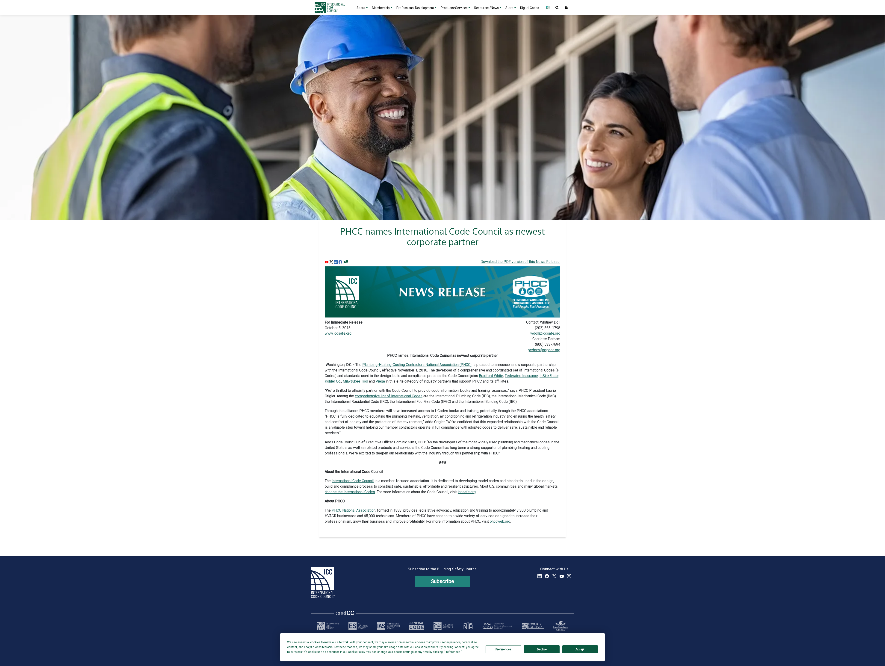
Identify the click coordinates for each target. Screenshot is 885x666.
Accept (579, 649)
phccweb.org (500, 521)
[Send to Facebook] (340, 261)
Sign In (566, 7)
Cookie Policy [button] (356, 652)
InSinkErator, (549, 376)
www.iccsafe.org (338, 333)
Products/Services (454, 8)
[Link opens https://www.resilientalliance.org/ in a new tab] (498, 626)
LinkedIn (539, 576)
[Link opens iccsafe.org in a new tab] (328, 626)
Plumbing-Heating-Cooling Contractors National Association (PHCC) (417, 364)
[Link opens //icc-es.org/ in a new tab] (358, 626)
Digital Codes (529, 8)
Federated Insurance (521, 376)
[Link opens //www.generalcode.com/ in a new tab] (416, 626)
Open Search (557, 7)
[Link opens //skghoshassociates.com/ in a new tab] (443, 626)
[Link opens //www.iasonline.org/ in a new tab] (388, 626)
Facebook (547, 576)
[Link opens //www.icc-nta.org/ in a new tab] (468, 626)
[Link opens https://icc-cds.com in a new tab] (533, 626)
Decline (542, 649)
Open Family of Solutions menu (547, 7)
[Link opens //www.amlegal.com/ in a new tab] (560, 626)
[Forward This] (326, 261)
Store (509, 8)
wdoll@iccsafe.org (545, 333)
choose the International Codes (350, 492)
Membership (381, 8)
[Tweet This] (331, 261)
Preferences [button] (452, 652)
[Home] (332, 7)
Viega (380, 381)
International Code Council (353, 481)
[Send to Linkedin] (336, 261)
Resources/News (486, 8)
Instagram (569, 576)
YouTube (561, 576)
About (361, 8)
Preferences (503, 649)
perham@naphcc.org (544, 350)
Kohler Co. (333, 381)
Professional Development (415, 8)
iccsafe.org (467, 492)
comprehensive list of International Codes (388, 396)
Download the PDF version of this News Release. (520, 261)
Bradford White (491, 376)
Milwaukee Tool (355, 381)
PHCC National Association (353, 510)
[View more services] (346, 261)
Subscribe (442, 581)
